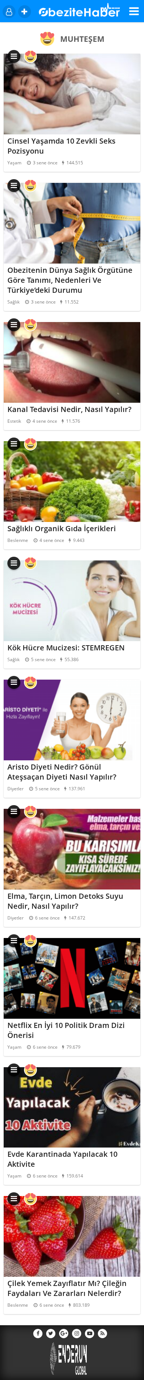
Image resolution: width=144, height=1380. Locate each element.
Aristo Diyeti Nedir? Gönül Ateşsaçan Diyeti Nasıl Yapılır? (61, 772)
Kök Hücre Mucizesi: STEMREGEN (66, 648)
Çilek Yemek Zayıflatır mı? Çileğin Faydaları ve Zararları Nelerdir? (67, 1288)
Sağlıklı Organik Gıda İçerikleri (61, 528)
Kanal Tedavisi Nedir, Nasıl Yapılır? (69, 409)
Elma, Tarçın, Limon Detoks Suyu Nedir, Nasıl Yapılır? (65, 901)
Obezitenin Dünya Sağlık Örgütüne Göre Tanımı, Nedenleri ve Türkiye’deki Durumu (70, 280)
